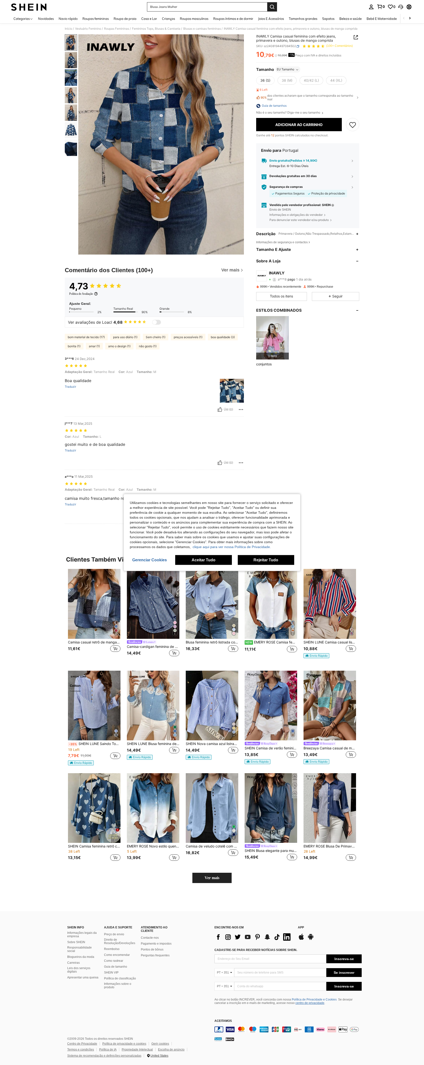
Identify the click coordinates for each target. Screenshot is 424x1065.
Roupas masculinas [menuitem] (194, 19)
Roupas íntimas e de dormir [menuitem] (233, 19)
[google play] (310, 939)
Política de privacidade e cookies (124, 1043)
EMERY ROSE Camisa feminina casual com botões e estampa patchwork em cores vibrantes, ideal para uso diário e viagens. (271, 642)
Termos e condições (80, 1049)
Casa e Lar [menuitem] (149, 19)
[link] (381, 7)
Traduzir (70, 386)
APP (301, 927)
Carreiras (73, 962)
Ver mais (212, 878)
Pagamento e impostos (156, 943)
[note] (316, 655)
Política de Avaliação (81, 293)
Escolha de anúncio (171, 1049)
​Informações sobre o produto (117, 985)
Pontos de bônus (152, 949)
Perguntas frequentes (155, 955)
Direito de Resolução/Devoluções (119, 941)
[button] (401, 7)
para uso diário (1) (125, 337)
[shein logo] (29, 7)
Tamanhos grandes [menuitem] (303, 19)
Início (68, 28)
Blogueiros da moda (80, 957)
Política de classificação (120, 978)
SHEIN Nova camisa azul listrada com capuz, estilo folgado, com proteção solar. (212, 744)
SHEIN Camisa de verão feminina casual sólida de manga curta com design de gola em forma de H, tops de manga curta (271, 748)
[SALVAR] (352, 124)
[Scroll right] (409, 18)
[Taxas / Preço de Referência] (276, 55)
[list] (253, 937)
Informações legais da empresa (82, 934)
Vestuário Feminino (88, 28)
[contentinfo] (288, 1029)
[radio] (265, 81)
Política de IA (108, 1049)
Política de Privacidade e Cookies (314, 999)
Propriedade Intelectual (137, 1049)
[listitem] (272, 337)
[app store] (301, 939)
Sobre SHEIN (76, 942)
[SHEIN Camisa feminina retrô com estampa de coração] (94, 808)
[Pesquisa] (272, 7)
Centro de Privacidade (82, 1043)
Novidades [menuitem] (46, 19)
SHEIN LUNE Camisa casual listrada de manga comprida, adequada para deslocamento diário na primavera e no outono (330, 642)
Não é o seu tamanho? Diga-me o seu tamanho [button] (288, 113)
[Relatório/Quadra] (241, 409)
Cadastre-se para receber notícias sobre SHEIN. (255, 950)
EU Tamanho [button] (285, 69)
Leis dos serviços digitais (78, 969)
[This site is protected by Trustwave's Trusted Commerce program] (218, 1039)
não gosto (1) (148, 346)
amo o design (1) (119, 346)
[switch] (156, 322)
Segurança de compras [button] (286, 187)
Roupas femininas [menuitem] (95, 19)
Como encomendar (117, 955)
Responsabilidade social (79, 949)
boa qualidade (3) (223, 337)
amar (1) (94, 346)
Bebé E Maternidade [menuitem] (382, 19)
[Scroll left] (404, 18)
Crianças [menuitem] (168, 19)
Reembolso (111, 949)
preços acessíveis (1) (188, 337)
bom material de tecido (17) (86, 337)
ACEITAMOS (223, 1021)
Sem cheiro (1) (155, 337)
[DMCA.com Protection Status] (229, 1039)
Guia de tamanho (115, 966)
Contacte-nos (150, 937)
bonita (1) (74, 346)
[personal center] (371, 7)
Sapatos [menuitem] (328, 19)
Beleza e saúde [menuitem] (350, 19)
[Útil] (220, 409)
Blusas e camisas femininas (202, 28)
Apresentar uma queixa (82, 977)
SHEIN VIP (111, 972)
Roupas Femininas (116, 28)
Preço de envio (114, 934)
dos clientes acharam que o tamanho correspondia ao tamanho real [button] (307, 97)
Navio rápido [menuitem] (68, 19)
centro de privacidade (309, 1003)
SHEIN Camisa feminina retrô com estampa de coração (94, 846)
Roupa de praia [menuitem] (125, 19)
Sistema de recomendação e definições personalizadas (104, 1055)
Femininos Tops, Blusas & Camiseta (156, 28)
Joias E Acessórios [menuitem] (271, 19)
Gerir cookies (160, 1043)
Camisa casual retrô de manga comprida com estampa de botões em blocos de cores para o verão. (94, 642)
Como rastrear (113, 960)
